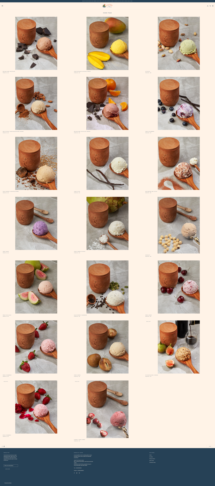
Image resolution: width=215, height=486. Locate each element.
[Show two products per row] (2, 446)
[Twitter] (76, 473)
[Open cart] (212, 5)
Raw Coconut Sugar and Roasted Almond (13, 131)
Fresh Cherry (148, 315)
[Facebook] (74, 473)
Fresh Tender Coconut (79, 251)
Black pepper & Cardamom (80, 315)
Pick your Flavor (152, 458)
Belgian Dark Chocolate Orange (82, 131)
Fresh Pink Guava (7, 315)
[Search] (210, 5)
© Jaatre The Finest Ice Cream (11, 481)
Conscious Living (152, 462)
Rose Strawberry (7, 435)
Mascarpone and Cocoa (151, 191)
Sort (210, 446)
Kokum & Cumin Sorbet (79, 439)
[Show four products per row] (4, 446)
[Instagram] (79, 473)
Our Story (151, 456)
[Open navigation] (2, 5)
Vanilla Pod (77, 191)
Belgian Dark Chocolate (9, 71)
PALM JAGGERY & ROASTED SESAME (11, 191)
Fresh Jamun (6, 251)
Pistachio (147, 71)
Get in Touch (151, 460)
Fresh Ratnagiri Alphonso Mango (82, 71)
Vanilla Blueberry (149, 131)
